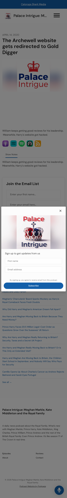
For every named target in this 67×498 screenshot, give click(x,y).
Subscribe (33, 285)
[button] (60, 211)
